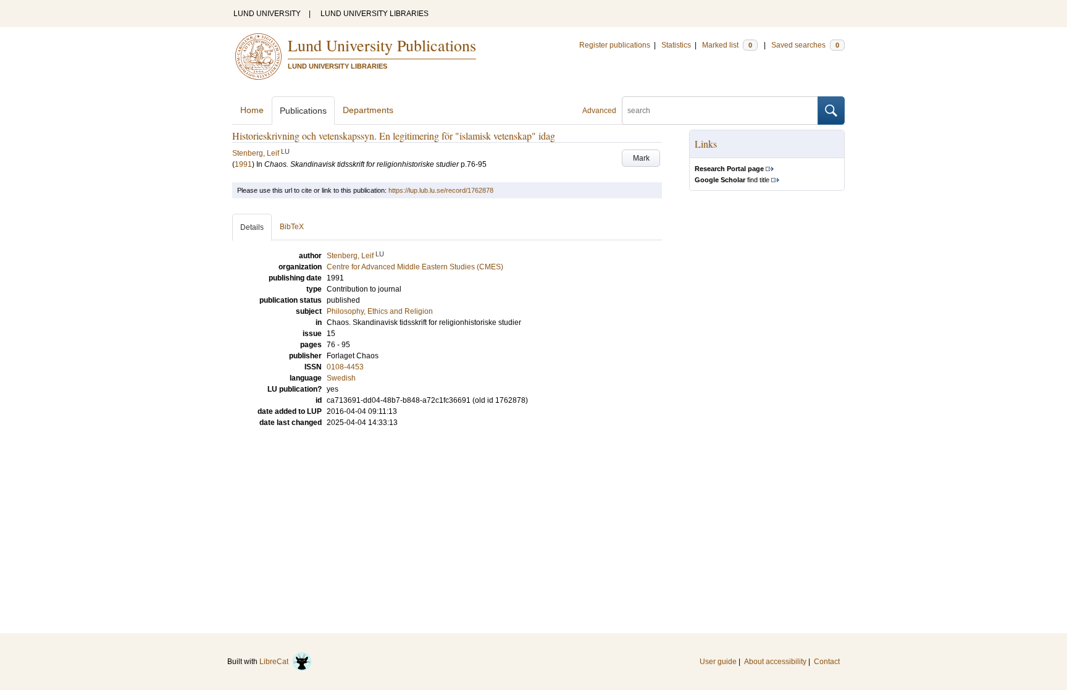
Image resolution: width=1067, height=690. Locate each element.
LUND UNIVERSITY (267, 13)
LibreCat (275, 661)
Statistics (676, 45)
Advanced (599, 110)
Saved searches (805, 45)
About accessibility (775, 661)
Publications (303, 111)
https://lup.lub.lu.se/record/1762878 (440, 190)
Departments (368, 110)
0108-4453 (345, 367)
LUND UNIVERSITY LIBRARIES (374, 13)
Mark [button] (641, 158)
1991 (243, 164)
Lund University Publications (382, 45)
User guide (718, 661)
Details (252, 227)
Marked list (727, 45)
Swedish (341, 378)
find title (732, 179)
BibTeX (292, 226)
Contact (827, 661)
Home (252, 110)
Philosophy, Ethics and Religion (380, 311)
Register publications (614, 45)
